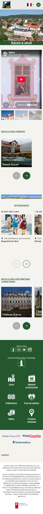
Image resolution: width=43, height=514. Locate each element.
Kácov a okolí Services (13, 131)
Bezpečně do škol (9, 241)
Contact (5, 455)
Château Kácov (11, 314)
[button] (39, 79)
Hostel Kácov (10, 164)
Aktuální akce (21, 205)
